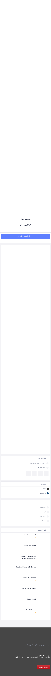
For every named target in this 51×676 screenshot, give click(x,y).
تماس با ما (46, 657)
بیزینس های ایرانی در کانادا (34, 645)
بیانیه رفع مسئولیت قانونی (30, 657)
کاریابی (17, 657)
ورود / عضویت (43, 667)
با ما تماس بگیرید (24, 236)
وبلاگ (41, 657)
